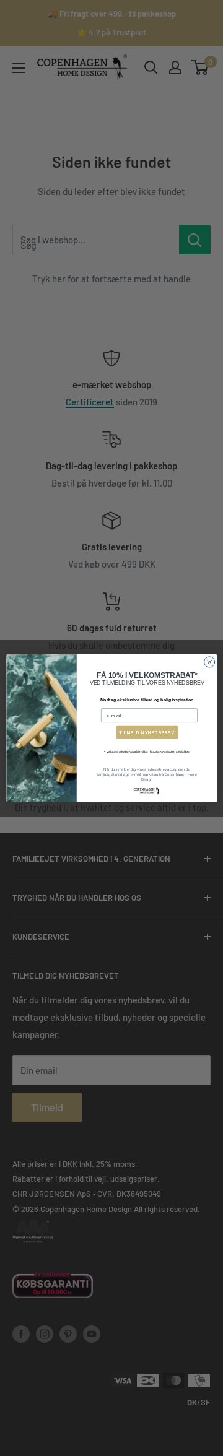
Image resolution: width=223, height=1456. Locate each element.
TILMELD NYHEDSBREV (147, 732)
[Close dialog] (209, 661)
